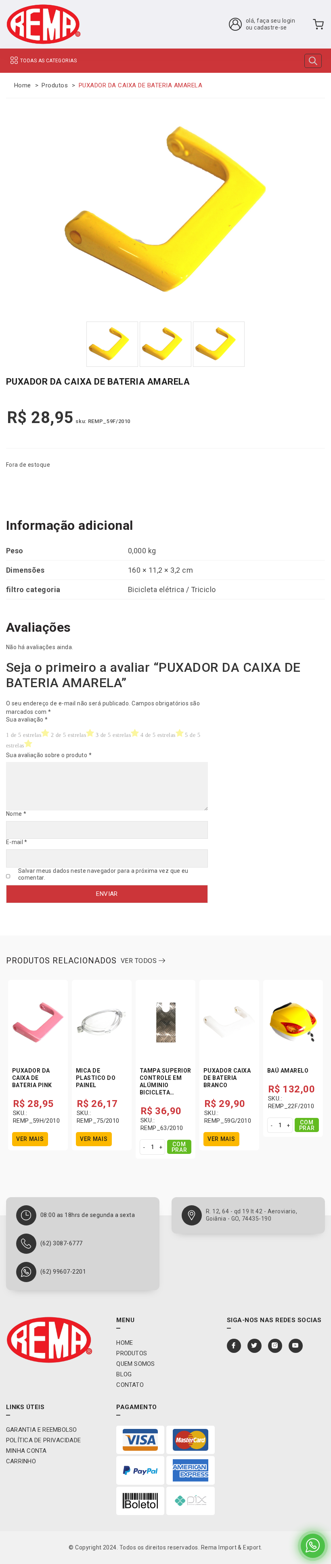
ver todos (140, 961)
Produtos (55, 85)
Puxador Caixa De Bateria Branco (227, 1077)
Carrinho (21, 1461)
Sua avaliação (27, 719)
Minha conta (26, 1450)
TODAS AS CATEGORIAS (48, 60)
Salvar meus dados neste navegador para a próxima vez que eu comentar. (103, 874)
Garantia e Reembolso (41, 1429)
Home (22, 85)
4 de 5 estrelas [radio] (158, 735)
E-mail (16, 842)
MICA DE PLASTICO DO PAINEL (95, 1077)
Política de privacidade (43, 1440)
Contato (130, 1384)
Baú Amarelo (287, 1070)
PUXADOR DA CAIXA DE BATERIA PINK (32, 1077)
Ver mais (30, 1139)
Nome (16, 814)
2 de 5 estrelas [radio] (68, 735)
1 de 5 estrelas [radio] (23, 735)
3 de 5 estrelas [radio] (113, 735)
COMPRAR (179, 1147)
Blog (124, 1374)
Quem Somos (135, 1363)
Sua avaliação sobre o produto (49, 755)
